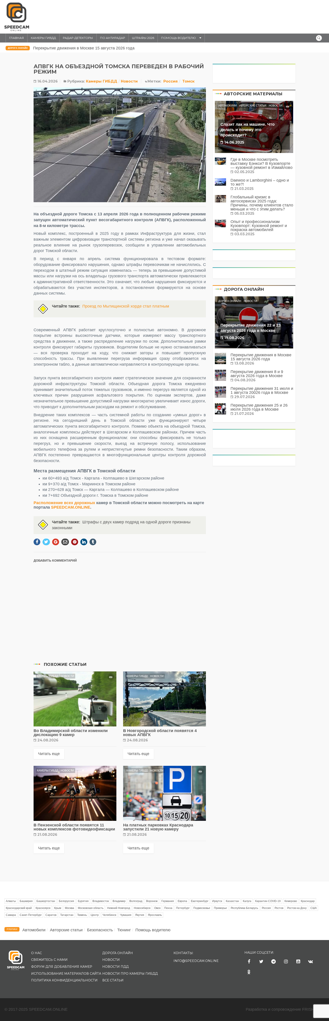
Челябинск (109, 915)
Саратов (50, 915)
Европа (182, 901)
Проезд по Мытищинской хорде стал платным (125, 306)
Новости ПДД (115, 967)
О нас (36, 953)
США (313, 908)
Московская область (90, 908)
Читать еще (49, 753)
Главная (16, 38)
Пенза (168, 908)
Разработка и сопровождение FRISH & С (285, 1009)
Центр (95, 915)
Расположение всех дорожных (64, 503)
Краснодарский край (19, 908)
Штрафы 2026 (143, 38)
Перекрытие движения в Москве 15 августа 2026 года (84, 48)
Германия (167, 901)
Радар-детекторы (78, 38)
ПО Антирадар (112, 38)
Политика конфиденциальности (64, 980)
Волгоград (135, 901)
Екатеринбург (199, 901)
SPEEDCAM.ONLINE (70, 507)
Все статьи (113, 980)
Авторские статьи (252, 105)
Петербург (183, 908)
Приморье (220, 908)
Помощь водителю (178, 38)
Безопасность (100, 930)
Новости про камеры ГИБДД (130, 974)
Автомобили (227, 105)
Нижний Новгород (118, 908)
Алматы (11, 901)
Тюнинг (124, 930)
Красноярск (43, 908)
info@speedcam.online (196, 961)
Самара (11, 915)
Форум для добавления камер (61, 967)
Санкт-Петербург (31, 915)
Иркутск (217, 901)
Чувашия (125, 915)
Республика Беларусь (244, 908)
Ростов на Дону (297, 908)
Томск (188, 81)
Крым (57, 908)
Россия (170, 81)
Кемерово (290, 901)
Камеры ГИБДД (43, 38)
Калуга (247, 901)
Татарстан (66, 915)
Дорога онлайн (18, 48)
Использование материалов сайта (66, 974)
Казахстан (232, 901)
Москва (69, 908)
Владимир (119, 901)
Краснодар (308, 901)
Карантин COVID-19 (268, 901)
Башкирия (26, 901)
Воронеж (152, 901)
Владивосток (100, 901)
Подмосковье (201, 908)
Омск (157, 908)
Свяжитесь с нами (49, 960)
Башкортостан (45, 901)
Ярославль (155, 915)
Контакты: (183, 953)
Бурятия (83, 901)
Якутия (139, 915)
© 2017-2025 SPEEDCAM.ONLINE (36, 1009)
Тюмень (82, 915)
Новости (129, 81)
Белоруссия (66, 901)
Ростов (279, 908)
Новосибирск (142, 908)
